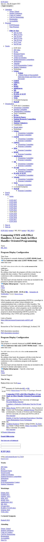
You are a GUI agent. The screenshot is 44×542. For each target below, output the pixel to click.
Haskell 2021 (5, 520)
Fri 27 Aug (17, 42)
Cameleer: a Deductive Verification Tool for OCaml (23, 404)
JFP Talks (17, 50)
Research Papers (19, 54)
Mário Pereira (10, 408)
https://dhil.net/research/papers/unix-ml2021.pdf (17, 320)
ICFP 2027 (13, 200)
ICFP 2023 (13, 208)
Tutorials (17, 63)
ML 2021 (31, 230)
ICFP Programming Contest (23, 65)
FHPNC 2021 (5, 496)
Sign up (7, 227)
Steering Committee (20, 109)
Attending (8, 9)
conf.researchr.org (11, 457)
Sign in (7, 225)
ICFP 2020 (13, 214)
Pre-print (9, 402)
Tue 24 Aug (18, 36)
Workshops (17, 61)
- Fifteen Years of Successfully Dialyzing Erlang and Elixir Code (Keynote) (29, 77)
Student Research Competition (24, 59)
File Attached (10, 416)
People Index (18, 127)
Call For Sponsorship (16, 17)
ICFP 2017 (13, 219)
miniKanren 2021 (7, 502)
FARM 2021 (5, 494)
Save (2, 286)
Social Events (18, 56)
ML (26, 292)
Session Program (6, 375)
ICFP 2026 (13, 202)
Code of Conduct (15, 15)
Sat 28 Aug (17, 44)
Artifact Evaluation (20, 58)
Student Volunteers (15, 13)
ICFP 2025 (13, 204)
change (19, 383)
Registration (13, 19)
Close (3, 288)
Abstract (4, 297)
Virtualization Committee (22, 111)
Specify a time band (27, 284)
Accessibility (13, 21)
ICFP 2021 (4, 230)
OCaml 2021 (5, 506)
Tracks (7, 46)
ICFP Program (14, 25)
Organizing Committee (21, 107)
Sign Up (4, 540)
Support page (5, 458)
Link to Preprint (6, 318)
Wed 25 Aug (18, 38)
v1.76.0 (20, 457)
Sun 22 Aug (18, 33)
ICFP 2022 (13, 210)
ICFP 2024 (13, 206)
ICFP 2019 (13, 216)
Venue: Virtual (14, 11)
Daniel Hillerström (12, 400)
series (11, 230)
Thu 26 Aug (18, 40)
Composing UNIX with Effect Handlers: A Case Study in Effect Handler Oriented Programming (23, 395)
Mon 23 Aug (18, 34)
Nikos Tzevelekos (31, 426)
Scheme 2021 (5, 510)
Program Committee (25, 135)
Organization (9, 104)
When (3, 290)
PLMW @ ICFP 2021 (8, 508)
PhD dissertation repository (10, 331)
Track (3, 246)
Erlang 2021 (5, 493)
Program (8, 23)
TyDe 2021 (5, 512)
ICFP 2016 (13, 221)
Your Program (14, 27)
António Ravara (28, 410)
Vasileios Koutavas (12, 424)
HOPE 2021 (5, 500)
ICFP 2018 (13, 217)
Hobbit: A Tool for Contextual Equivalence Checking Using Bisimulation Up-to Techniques (24, 419)
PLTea (16, 52)
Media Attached (17, 402)
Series (11, 196)
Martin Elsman (18, 294)
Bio (2, 323)
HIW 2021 (4, 498)
